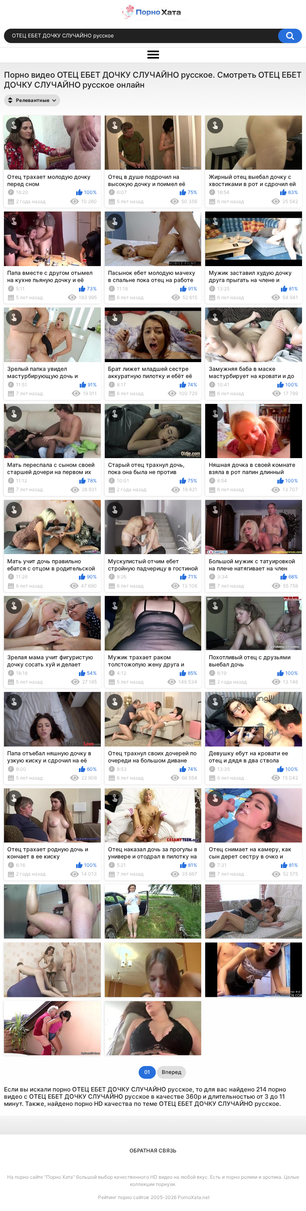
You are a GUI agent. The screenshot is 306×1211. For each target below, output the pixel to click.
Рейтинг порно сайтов (123, 1197)
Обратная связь (153, 1150)
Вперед (171, 1072)
